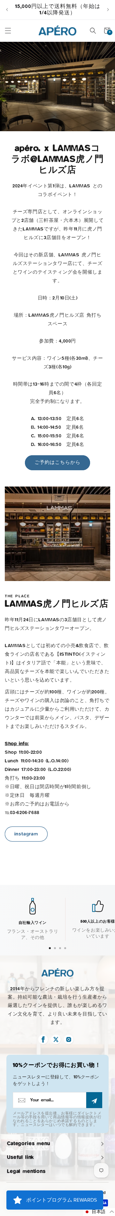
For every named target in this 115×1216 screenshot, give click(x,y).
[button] (8, 31)
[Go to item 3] (60, 948)
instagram (26, 834)
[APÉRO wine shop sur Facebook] (43, 1039)
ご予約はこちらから (57, 462)
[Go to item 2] (55, 948)
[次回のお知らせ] (108, 10)
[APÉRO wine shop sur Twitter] (56, 1039)
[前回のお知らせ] (7, 10)
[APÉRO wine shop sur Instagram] (68, 1039)
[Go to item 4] (65, 948)
